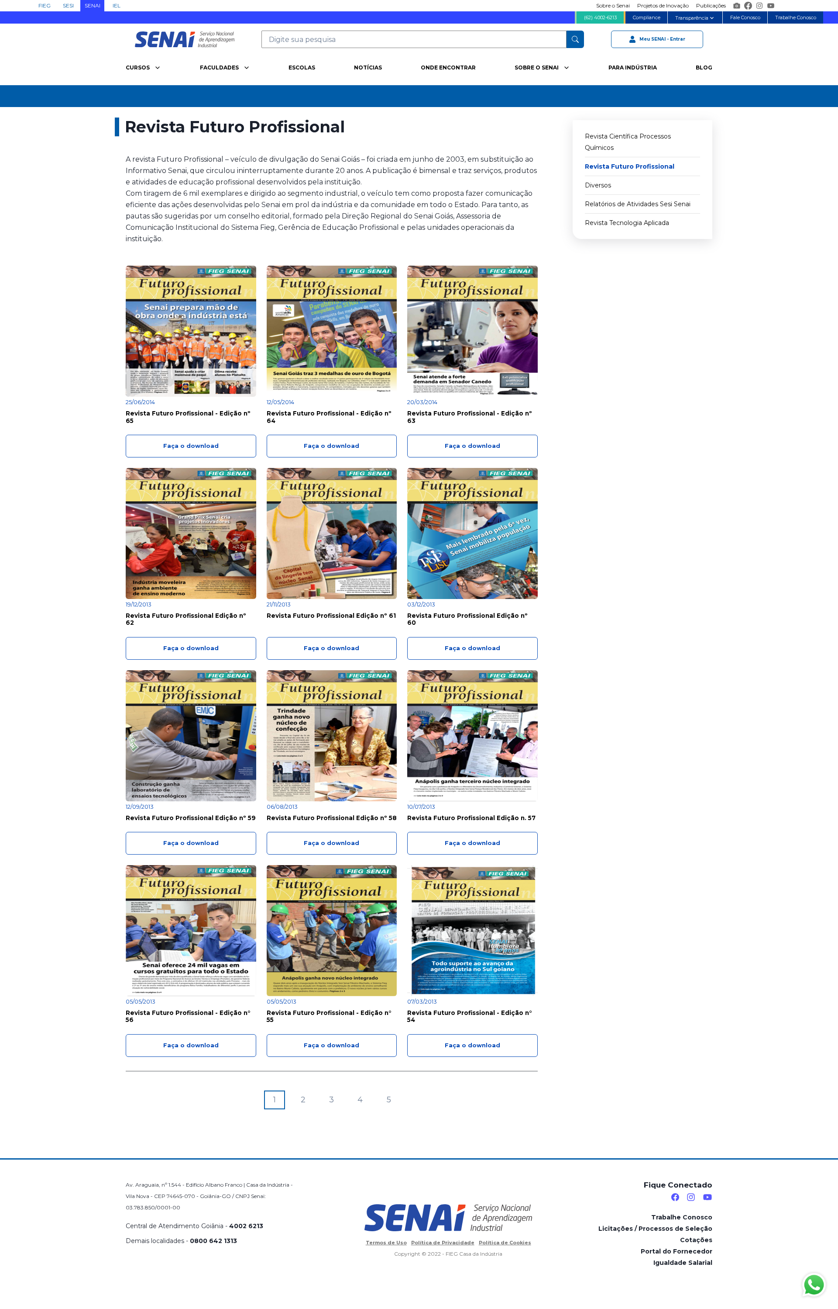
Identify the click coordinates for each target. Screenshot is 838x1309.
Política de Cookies (505, 1243)
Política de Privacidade (442, 1243)
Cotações (696, 1240)
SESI (68, 5)
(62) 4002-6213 (600, 17)
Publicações (711, 5)
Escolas (301, 67)
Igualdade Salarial (682, 1263)
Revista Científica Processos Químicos (628, 142)
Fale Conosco (745, 17)
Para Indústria (632, 67)
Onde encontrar (448, 67)
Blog (704, 67)
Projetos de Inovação (663, 5)
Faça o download (191, 446)
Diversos (598, 185)
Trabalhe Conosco (795, 17)
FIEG (44, 5)
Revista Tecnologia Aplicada (627, 223)
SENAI (92, 5)
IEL (116, 5)
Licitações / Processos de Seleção (655, 1229)
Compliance (646, 17)
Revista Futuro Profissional (629, 166)
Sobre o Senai (613, 5)
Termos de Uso (386, 1243)
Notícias (368, 67)
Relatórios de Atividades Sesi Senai (637, 204)
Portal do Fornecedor (676, 1251)
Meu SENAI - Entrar (662, 39)
